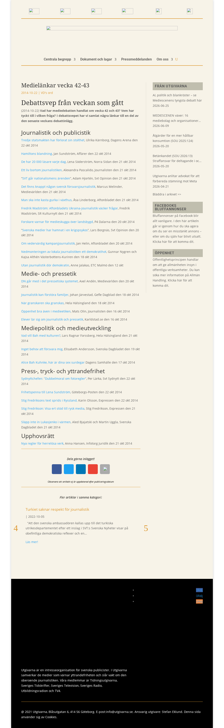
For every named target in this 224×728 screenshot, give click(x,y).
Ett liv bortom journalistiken (41, 170)
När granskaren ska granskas (42, 303)
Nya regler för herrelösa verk (42, 443)
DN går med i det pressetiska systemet (49, 281)
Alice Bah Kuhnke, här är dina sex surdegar (53, 362)
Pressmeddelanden (136, 59)
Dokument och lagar (96, 59)
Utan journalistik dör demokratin (45, 265)
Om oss (162, 59)
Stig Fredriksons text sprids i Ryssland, (49, 400)
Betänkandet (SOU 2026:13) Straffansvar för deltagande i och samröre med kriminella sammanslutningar (177, 159)
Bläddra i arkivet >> (167, 194)
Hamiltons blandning (36, 154)
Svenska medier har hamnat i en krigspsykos (55, 230)
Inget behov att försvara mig (42, 349)
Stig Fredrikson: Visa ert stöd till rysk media (52, 408)
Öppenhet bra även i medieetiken (46, 311)
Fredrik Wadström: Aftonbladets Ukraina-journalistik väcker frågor (69, 208)
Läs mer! (32, 542)
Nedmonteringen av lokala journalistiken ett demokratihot (63, 252)
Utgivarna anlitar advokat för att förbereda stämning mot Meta (176, 178)
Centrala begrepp (57, 59)
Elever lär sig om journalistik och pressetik (52, 319)
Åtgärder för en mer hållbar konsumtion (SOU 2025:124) (173, 138)
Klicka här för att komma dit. (173, 242)
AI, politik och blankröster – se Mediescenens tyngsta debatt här (177, 97)
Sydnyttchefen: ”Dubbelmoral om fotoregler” (53, 378)
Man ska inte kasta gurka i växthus (46, 200)
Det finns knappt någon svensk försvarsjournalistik (58, 187)
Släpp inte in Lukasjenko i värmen (46, 422)
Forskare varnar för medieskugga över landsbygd (57, 222)
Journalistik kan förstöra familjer (44, 295)
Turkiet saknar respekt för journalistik (57, 509)
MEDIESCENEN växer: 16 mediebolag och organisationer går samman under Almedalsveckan (175, 118)
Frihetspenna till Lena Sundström (45, 392)
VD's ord (47, 93)
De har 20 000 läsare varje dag (43, 162)
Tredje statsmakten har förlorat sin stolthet (52, 140)
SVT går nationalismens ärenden (46, 178)
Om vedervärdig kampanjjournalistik (48, 243)
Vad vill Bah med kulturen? (40, 335)
